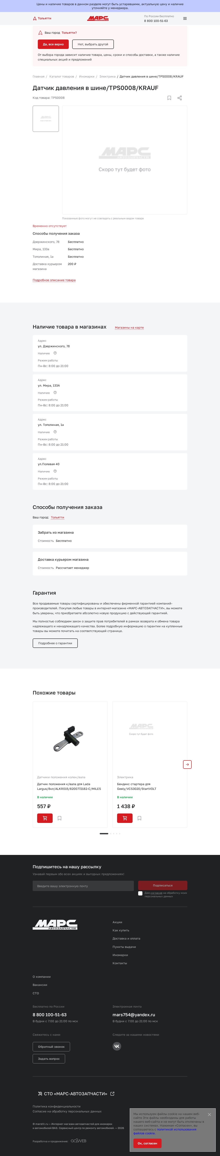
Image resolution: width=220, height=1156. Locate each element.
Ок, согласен (147, 1143)
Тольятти (57, 517)
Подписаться (163, 885)
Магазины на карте (129, 327)
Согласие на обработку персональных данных (67, 1111)
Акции (117, 922)
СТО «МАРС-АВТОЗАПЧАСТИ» (75, 1093)
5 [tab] (119, 833)
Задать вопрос (49, 1058)
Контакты (120, 963)
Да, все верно (53, 44)
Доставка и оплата (126, 938)
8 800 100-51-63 (156, 21)
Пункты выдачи (124, 947)
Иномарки (120, 955)
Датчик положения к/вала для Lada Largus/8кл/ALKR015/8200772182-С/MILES (69, 786)
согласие (156, 892)
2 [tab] (110, 833)
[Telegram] (157, 103)
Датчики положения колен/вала (61, 777)
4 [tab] (116, 833)
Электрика (125, 777)
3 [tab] (113, 833)
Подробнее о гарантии (55, 643)
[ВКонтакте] (164, 103)
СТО (36, 993)
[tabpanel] (70, 764)
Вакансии (40, 985)
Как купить (121, 930)
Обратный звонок (51, 1046)
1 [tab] (104, 833)
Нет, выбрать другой (93, 44)
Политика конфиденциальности (57, 1106)
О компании (42, 976)
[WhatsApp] (178, 103)
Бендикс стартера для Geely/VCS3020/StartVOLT (136, 786)
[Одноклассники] (171, 103)
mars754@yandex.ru (134, 1014)
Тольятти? (69, 32)
